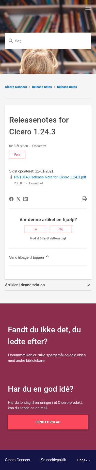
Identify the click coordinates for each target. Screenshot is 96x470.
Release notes (42, 87)
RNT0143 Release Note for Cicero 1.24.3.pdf (50, 177)
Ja (35, 229)
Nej (61, 229)
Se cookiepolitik (53, 460)
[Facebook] (11, 199)
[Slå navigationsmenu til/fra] (88, 8)
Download (36, 183)
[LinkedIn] (25, 199)
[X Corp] (18, 199)
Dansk (82, 460)
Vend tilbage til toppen (27, 257)
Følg (17, 154)
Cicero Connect (16, 87)
